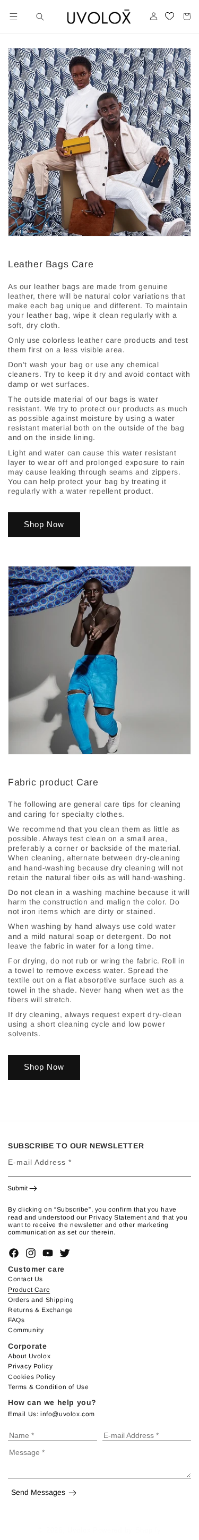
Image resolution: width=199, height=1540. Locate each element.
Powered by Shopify (127, 1530)
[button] (13, 16)
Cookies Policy (31, 1377)
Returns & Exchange (40, 1310)
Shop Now (44, 524)
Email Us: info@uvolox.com (51, 1414)
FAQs (16, 1320)
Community (26, 1330)
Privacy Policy (30, 1366)
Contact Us (25, 1279)
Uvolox (79, 1530)
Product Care (29, 1289)
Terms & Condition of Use (48, 1387)
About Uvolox (29, 1356)
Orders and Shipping (41, 1300)
